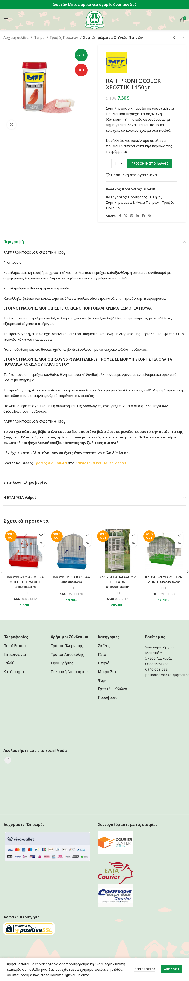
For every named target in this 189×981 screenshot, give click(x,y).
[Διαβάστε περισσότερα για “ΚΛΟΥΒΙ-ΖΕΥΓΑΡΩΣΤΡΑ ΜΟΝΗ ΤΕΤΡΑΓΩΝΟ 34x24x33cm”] (41, 543)
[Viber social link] (149, 216)
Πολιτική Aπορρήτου (69, 671)
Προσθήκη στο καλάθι (149, 163)
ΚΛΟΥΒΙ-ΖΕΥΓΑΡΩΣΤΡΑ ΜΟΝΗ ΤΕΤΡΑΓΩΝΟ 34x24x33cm (25, 582)
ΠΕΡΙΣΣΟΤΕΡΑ (144, 969)
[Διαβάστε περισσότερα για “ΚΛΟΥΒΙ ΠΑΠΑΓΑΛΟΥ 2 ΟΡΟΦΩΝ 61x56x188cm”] (133, 543)
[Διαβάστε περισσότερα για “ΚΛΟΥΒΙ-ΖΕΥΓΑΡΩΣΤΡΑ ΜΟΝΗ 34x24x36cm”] (179, 543)
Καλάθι (9, 663)
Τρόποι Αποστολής (67, 654)
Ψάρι (102, 680)
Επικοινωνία (14, 654)
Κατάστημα (85, 462)
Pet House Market (111, 462)
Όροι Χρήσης (62, 663)
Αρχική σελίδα (16, 37)
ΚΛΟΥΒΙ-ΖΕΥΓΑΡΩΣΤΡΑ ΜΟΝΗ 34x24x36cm (163, 579)
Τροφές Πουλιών (64, 37)
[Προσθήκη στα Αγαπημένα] (41, 535)
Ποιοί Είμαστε (15, 645)
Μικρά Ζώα (108, 671)
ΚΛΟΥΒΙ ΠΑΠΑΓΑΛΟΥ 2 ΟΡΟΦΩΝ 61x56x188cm (118, 582)
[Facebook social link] (120, 216)
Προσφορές (137, 196)
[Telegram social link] (143, 216)
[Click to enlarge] (11, 124)
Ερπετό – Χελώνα (112, 688)
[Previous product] (174, 37)
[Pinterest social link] (132, 216)
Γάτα (102, 654)
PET (25, 592)
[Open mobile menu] (5, 19)
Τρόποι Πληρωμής (67, 645)
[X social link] (126, 216)
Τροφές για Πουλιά (50, 462)
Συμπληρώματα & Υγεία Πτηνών (113, 37)
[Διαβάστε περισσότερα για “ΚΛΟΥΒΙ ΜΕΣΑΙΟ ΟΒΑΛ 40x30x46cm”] (87, 543)
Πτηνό (39, 37)
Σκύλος (104, 645)
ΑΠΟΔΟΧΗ (171, 969)
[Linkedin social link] (137, 216)
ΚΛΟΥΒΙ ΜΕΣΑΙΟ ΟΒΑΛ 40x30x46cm (71, 579)
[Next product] (183, 37)
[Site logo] (95, 19)
